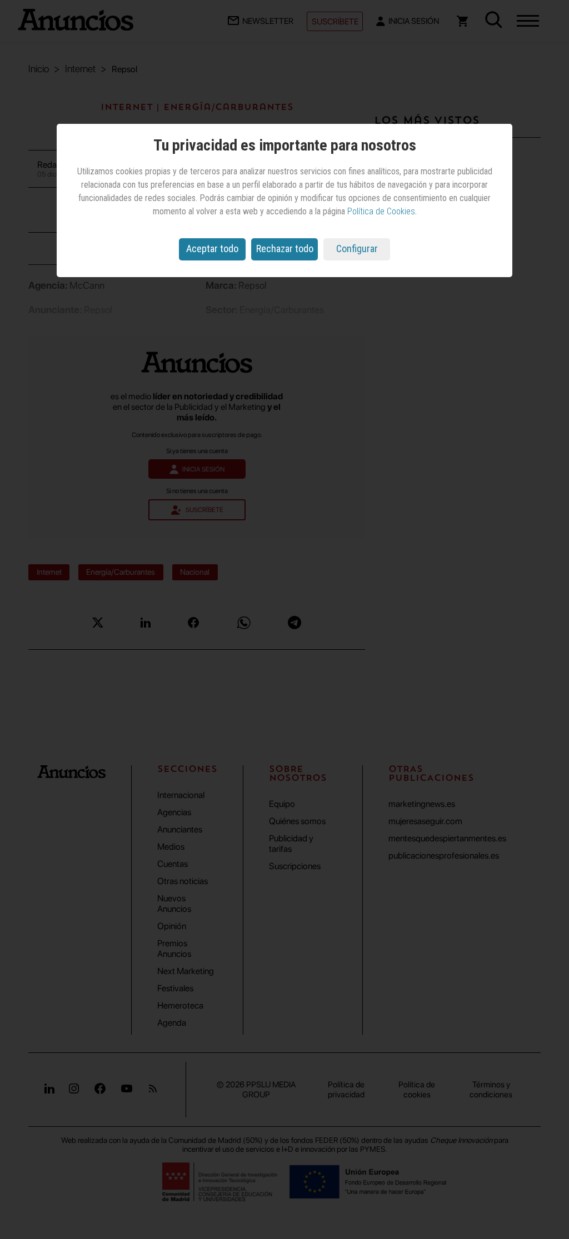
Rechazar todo (284, 248)
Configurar (357, 248)
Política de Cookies (381, 211)
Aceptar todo (212, 248)
